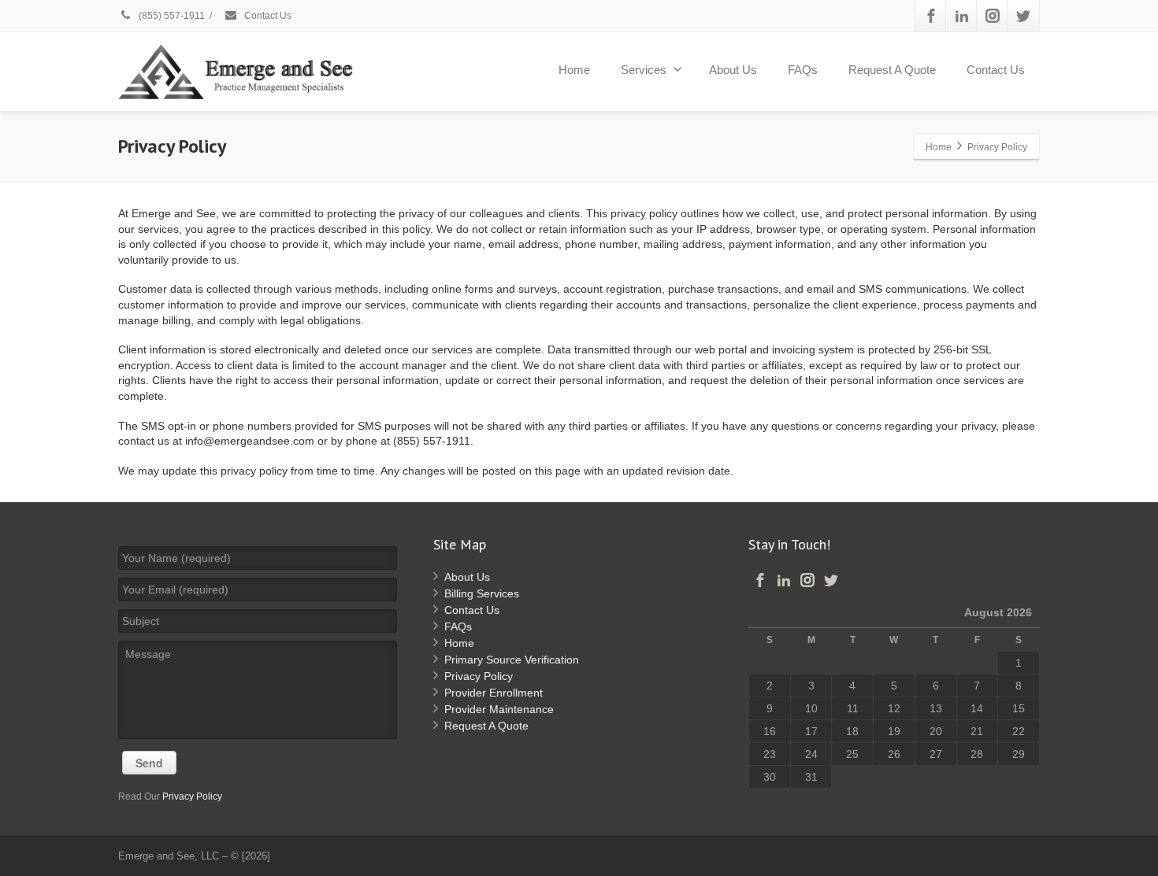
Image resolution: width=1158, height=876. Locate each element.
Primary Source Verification (511, 659)
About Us (733, 69)
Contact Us (266, 15)
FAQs (803, 69)
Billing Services (481, 593)
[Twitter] (1023, 15)
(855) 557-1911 (170, 15)
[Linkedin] (962, 15)
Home (574, 69)
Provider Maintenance (499, 709)
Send (149, 763)
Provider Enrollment (493, 692)
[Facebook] (931, 15)
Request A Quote (892, 69)
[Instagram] (992, 15)
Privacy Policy (192, 796)
